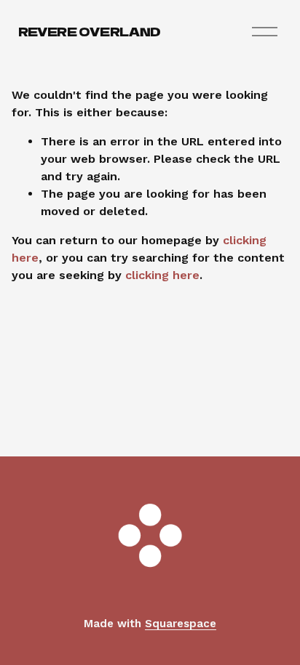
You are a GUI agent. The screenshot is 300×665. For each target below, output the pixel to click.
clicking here (162, 275)
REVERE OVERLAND (89, 31)
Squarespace (180, 623)
